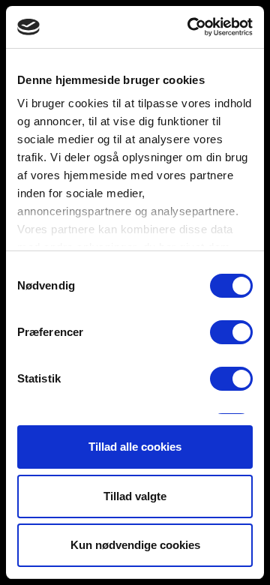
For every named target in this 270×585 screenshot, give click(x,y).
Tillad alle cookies (135, 446)
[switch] (231, 332)
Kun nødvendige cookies (135, 544)
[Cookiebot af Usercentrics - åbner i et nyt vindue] (190, 27)
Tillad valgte (135, 496)
